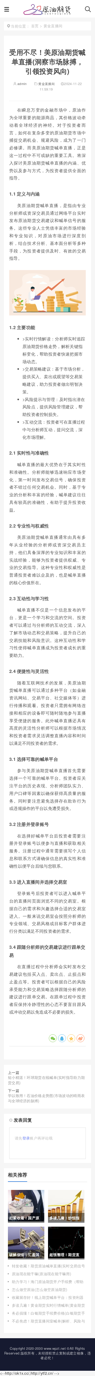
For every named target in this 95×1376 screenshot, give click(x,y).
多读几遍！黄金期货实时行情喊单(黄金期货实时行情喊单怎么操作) (48, 1308)
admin (22, 83)
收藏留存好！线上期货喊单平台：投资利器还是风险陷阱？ (48, 1300)
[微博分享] (80, 1038)
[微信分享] (53, 1038)
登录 (26, 1138)
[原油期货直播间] (47, 10)
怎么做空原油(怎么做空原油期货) (40, 1289)
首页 (35, 25)
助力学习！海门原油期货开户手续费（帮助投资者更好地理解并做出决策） (48, 1284)
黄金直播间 (46, 83)
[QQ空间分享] (71, 1038)
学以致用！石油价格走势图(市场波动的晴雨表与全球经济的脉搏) (46, 1098)
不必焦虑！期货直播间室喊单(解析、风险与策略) (48, 1323)
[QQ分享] (62, 1038)
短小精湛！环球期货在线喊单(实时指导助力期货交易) (46, 1080)
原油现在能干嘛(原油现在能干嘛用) (41, 1273)
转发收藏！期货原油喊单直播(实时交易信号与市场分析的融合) (48, 1268)
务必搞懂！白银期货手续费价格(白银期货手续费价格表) (48, 1315)
